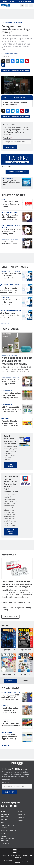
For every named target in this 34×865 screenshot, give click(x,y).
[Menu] (31, 5)
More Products (10, 617)
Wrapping (5, 419)
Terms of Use (27, 855)
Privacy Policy (15, 855)
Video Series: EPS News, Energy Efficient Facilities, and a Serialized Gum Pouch (10, 381)
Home (3, 199)
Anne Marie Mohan (12, 53)
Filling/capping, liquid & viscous (10, 226)
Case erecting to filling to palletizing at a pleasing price (11, 231)
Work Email (7, 138)
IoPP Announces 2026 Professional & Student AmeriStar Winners (11, 409)
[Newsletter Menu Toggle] (22, 5)
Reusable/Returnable (9, 355)
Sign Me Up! (10, 147)
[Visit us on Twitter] (6, 806)
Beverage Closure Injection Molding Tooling (16, 609)
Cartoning (5, 297)
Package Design (7, 391)
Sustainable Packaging (10, 377)
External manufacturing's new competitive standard (10, 723)
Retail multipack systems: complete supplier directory (9, 736)
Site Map (18, 858)
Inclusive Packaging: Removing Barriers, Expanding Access (9, 710)
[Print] (3, 61)
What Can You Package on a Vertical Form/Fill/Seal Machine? (11, 275)
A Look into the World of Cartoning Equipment (10, 302)
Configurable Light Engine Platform (16, 602)
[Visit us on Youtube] (15, 806)
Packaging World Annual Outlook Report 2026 (11, 182)
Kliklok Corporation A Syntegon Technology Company (15, 103)
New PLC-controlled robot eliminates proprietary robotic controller (9, 217)
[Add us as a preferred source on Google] (3, 65)
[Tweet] (22, 61)
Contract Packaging (9, 719)
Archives (24, 681)
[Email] (8, 61)
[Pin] (27, 61)
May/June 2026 (25, 649)
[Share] (13, 61)
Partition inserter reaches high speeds (9, 242)
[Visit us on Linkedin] (11, 806)
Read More (10, 465)
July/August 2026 (8, 649)
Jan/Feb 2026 (25, 674)
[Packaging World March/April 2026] (8, 662)
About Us (5, 855)
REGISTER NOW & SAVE (10, 531)
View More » (5, 324)
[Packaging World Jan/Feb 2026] (25, 662)
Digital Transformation (10, 692)
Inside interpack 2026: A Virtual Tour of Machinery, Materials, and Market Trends (10, 697)
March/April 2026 (8, 674)
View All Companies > (17, 172)
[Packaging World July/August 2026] (8, 638)
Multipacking (6, 732)
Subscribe (10, 681)
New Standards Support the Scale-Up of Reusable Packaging (16, 360)
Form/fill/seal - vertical (10, 271)
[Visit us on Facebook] (2, 806)
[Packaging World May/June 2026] (25, 638)
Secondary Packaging (12, 22)
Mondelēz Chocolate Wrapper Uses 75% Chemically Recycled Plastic (10, 423)
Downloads (5, 706)
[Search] (26, 5)
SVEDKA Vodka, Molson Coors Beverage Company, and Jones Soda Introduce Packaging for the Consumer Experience (11, 395)
